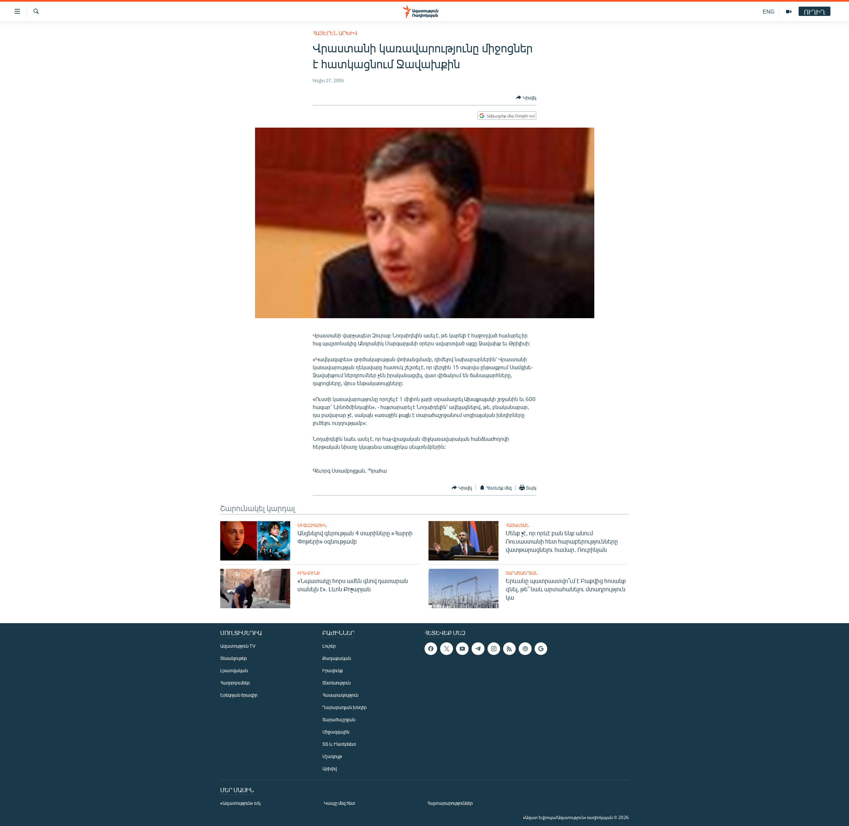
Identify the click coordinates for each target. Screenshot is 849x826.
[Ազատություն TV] (789, 12)
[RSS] (509, 648)
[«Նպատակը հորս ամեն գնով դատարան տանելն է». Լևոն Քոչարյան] (255, 588)
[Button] (526, 97)
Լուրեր (329, 646)
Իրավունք (308, 573)
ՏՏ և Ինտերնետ (339, 744)
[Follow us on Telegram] (478, 648)
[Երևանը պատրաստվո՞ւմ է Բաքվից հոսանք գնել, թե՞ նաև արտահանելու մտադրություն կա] (463, 588)
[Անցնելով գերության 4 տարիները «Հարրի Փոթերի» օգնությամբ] (255, 540)
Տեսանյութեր (233, 658)
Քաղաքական (336, 658)
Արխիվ (329, 768)
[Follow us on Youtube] (462, 648)
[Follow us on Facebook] (430, 648)
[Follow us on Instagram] (494, 648)
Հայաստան (517, 525)
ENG (768, 11)
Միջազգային (312, 525)
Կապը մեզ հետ (339, 803)
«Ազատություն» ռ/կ (240, 803)
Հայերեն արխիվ (335, 33)
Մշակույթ (332, 756)
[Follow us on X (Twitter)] (446, 648)
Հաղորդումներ (235, 682)
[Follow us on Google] (541, 648)
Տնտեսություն (336, 682)
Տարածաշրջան (522, 573)
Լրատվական (234, 670)
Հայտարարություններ (450, 803)
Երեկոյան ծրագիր (238, 695)
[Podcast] (525, 648)
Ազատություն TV (237, 646)
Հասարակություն (340, 695)
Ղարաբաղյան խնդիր (344, 707)
